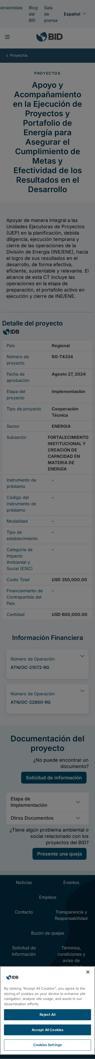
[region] (47, 1010)
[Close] (88, 972)
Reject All (47, 1014)
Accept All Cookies (47, 1030)
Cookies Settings (47, 1045)
